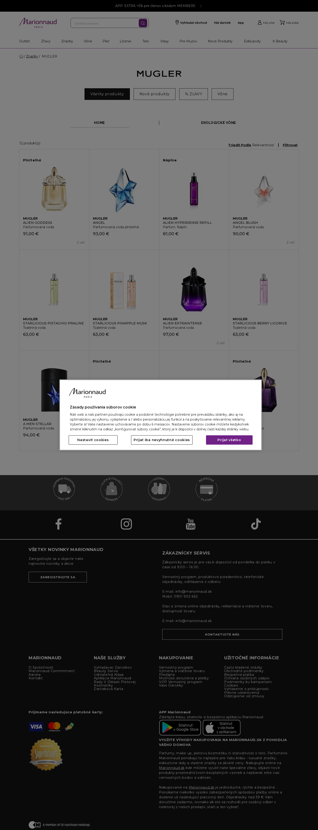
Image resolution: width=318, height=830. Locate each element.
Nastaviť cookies (93, 440)
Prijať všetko (229, 440)
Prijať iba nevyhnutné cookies (162, 440)
